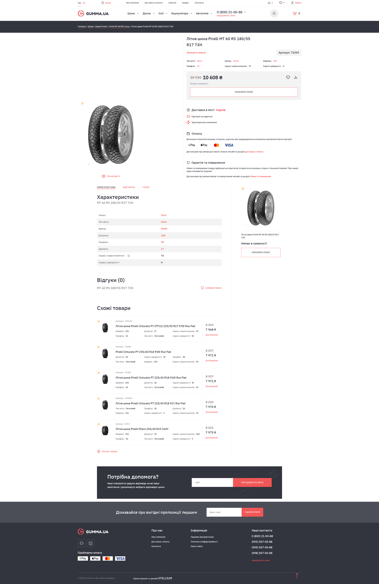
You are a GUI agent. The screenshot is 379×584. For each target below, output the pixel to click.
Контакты (199, 2)
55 (198, 66)
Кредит (185, 2)
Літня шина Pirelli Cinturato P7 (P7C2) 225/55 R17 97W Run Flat (155, 326)
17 (162, 248)
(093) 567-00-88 (262, 541)
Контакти (156, 546)
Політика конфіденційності (204, 541)
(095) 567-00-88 (262, 547)
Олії (161, 13)
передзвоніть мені (226, 15)
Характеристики (106, 187)
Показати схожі (244, 92)
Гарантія (172, 2)
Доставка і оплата (254, 151)
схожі (146, 187)
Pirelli (236, 61)
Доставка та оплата (154, 2)
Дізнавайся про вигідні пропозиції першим (156, 512)
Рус (84, 3)
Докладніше (212, 334)
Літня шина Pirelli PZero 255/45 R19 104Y (142, 429)
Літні (163, 215)
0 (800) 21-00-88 (262, 536)
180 (275, 61)
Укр (79, 3)
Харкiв (108, 3)
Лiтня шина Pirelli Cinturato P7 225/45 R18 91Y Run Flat (151, 403)
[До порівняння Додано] (295, 77)
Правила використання (202, 537)
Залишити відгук (196, 52)
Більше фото (113, 176)
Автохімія (202, 13)
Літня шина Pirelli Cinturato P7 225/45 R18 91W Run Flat (151, 377)
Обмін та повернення (260, 176)
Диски (147, 13)
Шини (131, 13)
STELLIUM (165, 578)
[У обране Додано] (288, 77)
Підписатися (252, 512)
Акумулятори (179, 13)
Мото (199, 61)
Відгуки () (129, 187)
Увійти (298, 2)
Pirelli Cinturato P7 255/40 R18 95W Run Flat (143, 352)
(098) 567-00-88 (262, 553)
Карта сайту (197, 546)
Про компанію (132, 2)
